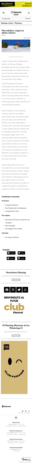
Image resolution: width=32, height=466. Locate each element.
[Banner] (16, 4)
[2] (14, 367)
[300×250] (14, 305)
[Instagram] (13, 290)
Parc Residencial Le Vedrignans (15, 208)
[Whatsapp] (25, 290)
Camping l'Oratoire (11, 205)
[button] (28, 12)
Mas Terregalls (10, 226)
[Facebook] (7, 290)
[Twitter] (19, 290)
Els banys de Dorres (12, 237)
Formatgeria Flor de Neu (13, 229)
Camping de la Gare (12, 211)
